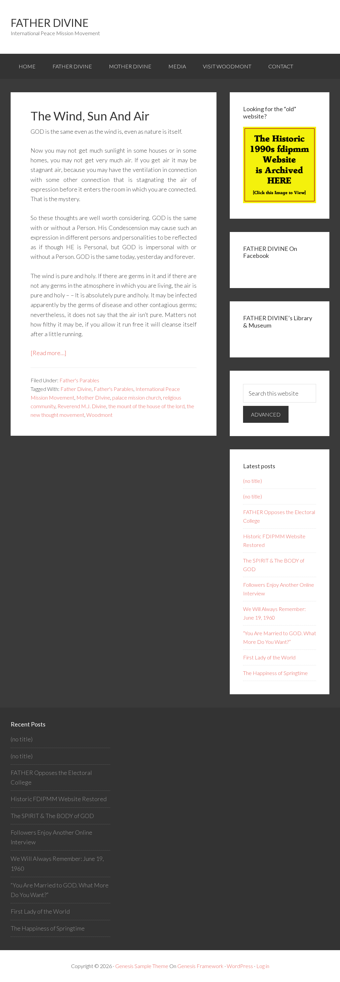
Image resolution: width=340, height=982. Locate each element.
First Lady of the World (269, 657)
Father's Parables (79, 380)
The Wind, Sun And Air (90, 116)
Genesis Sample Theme (141, 966)
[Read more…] (48, 352)
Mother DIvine (93, 397)
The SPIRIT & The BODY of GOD (52, 815)
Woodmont (99, 415)
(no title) (252, 481)
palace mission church (136, 397)
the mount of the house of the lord (146, 406)
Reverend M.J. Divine (81, 406)
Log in (262, 966)
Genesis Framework (200, 966)
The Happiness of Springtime (275, 673)
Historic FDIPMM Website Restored (59, 798)
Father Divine (50, 22)
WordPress (240, 966)
